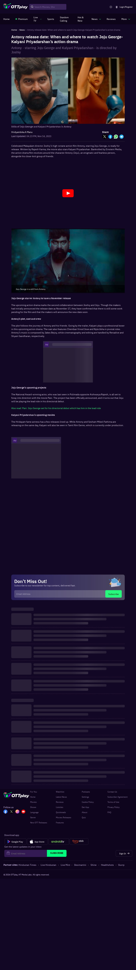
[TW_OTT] (11, 812)
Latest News (61, 796)
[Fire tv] (79, 841)
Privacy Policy (113, 807)
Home (32, 796)
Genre (33, 817)
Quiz (84, 817)
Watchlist (60, 791)
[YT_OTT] (23, 812)
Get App (85, 807)
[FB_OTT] (5, 812)
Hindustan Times (27, 864)
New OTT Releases (38, 822)
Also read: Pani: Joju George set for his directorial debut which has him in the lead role (56, 408)
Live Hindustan (48, 864)
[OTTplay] (15, 7)
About (84, 812)
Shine (94, 864)
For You (33, 791)
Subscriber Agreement (117, 796)
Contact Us (112, 791)
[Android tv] (58, 841)
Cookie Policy (88, 802)
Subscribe (113, 594)
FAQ (109, 812)
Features (60, 822)
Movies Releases (63, 817)
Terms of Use (113, 802)
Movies (33, 802)
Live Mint (65, 864)
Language (34, 812)
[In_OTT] (17, 812)
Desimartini (80, 864)
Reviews (60, 802)
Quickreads (61, 812)
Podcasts (86, 791)
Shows (33, 807)
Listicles (59, 807)
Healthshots (107, 864)
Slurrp (121, 864)
